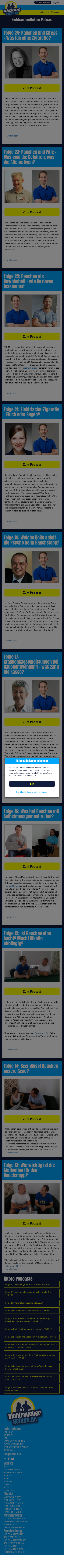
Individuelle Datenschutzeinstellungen (32, 792)
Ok (32, 784)
